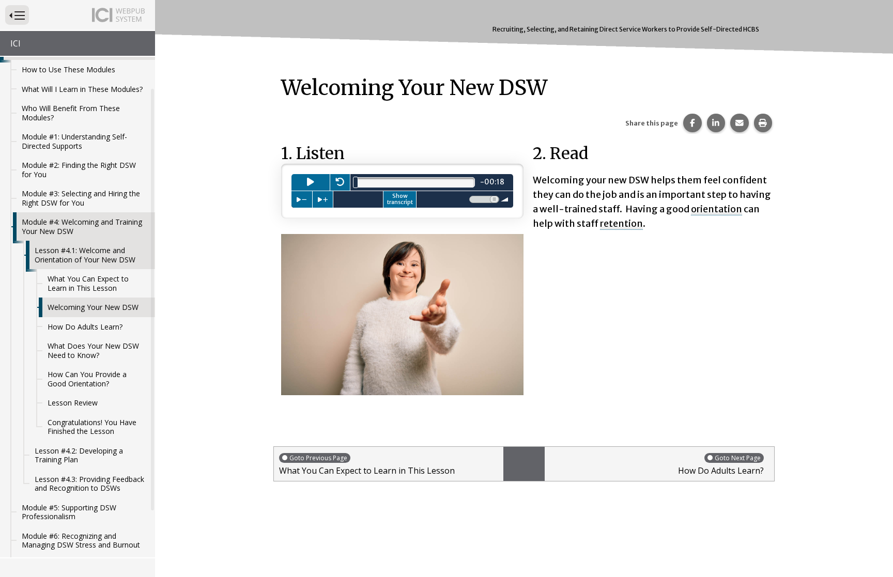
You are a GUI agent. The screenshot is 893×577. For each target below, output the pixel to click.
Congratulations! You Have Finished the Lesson (92, 426)
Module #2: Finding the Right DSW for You (79, 169)
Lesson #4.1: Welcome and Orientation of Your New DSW (85, 254)
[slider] (355, 182)
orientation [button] (716, 209)
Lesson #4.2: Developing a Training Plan (79, 455)
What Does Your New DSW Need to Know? (93, 350)
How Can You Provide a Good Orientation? (87, 378)
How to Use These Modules (68, 69)
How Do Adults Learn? (85, 327)
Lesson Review (73, 403)
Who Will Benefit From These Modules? (71, 112)
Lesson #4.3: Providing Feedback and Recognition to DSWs (89, 483)
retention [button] (621, 223)
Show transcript (400, 199)
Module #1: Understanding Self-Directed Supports (74, 141)
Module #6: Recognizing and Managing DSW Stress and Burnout (81, 540)
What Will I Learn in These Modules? (82, 89)
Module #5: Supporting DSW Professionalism (69, 512)
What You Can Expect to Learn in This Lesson (88, 283)
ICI (15, 43)
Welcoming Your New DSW (93, 307)
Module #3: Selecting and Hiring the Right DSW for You (81, 198)
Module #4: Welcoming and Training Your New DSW (82, 226)
